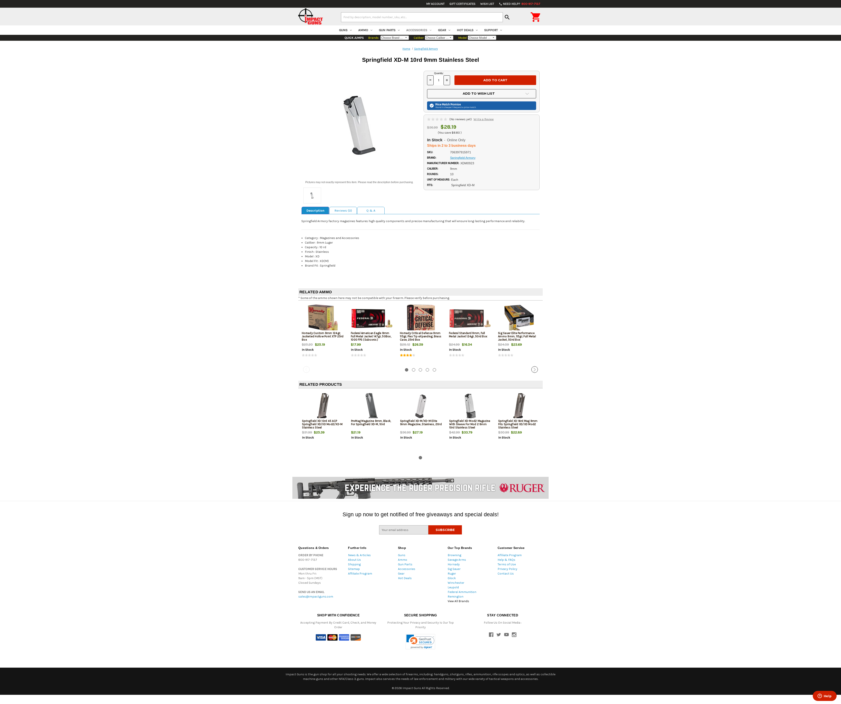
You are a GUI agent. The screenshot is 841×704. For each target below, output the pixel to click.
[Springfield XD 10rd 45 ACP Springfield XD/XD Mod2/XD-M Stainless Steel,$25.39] (323, 406)
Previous (306, 369)
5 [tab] (434, 369)
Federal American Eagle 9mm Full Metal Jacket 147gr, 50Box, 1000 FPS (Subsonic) (371, 336)
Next (534, 369)
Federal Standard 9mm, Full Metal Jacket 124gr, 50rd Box (468, 334)
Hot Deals (465, 30)
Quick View (323, 318)
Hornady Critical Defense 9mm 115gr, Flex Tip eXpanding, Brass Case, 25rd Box (420, 336)
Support (491, 30)
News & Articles (359, 555)
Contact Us (506, 573)
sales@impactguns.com (315, 596)
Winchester (456, 583)
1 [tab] (406, 369)
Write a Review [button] (484, 119)
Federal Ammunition (462, 592)
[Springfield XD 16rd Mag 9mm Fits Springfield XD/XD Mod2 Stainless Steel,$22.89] (519, 406)
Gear (442, 30)
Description (315, 210)
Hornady (454, 564)
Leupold (453, 587)
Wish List (487, 4)
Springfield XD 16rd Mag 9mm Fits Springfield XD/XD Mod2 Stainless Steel (518, 424)
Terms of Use (507, 564)
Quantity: (439, 73)
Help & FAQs (506, 560)
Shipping (354, 564)
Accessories (416, 30)
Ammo (363, 30)
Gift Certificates (462, 4)
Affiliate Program (360, 573)
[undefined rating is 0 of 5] (437, 119)
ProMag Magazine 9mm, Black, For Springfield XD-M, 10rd (371, 422)
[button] (420, 641)
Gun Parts (387, 30)
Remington (455, 596)
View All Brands (458, 601)
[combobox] (422, 17)
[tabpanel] (322, 334)
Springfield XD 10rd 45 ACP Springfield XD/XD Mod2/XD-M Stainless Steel (322, 424)
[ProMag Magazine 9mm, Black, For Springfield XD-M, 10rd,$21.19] (372, 406)
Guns (343, 30)
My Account (435, 4)
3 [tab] (420, 369)
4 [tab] (427, 369)
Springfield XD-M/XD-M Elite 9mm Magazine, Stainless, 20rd (421, 422)
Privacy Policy (507, 569)
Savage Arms (457, 560)
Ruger (452, 573)
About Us (354, 560)
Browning (454, 555)
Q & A (370, 210)
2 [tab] (413, 369)
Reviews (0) (343, 210)
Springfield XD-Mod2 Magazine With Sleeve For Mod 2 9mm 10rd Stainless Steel (469, 424)
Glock (452, 578)
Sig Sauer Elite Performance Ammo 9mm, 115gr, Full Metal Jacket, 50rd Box (517, 336)
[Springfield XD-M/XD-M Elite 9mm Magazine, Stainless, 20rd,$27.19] (421, 406)
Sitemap (354, 569)
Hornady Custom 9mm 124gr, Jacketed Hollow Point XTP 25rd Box (323, 336)
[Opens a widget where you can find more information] (825, 696)
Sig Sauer (454, 569)
